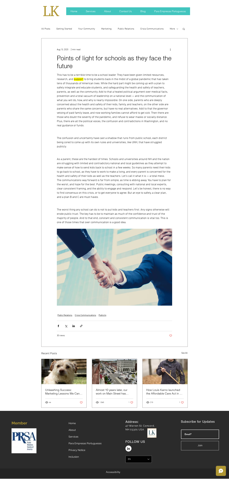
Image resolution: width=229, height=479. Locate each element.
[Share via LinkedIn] (73, 325)
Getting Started (64, 28)
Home (72, 423)
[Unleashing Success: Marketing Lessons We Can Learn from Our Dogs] (63, 371)
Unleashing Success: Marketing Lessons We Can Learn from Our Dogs (62, 391)
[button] (183, 29)
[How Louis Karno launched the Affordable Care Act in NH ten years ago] (165, 371)
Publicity (102, 315)
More (172, 28)
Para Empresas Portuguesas (85, 443)
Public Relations (126, 28)
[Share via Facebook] (58, 325)
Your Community (86, 28)
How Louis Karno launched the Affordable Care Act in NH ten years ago (165, 391)
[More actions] (170, 49)
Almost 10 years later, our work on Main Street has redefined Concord (111, 391)
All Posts (45, 28)
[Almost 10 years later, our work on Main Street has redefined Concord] (114, 371)
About (72, 429)
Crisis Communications (152, 28)
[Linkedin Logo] (128, 448)
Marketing (106, 28)
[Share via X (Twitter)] (65, 325)
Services (73, 436)
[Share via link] (81, 325)
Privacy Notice (77, 450)
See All (184, 353)
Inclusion (74, 456)
